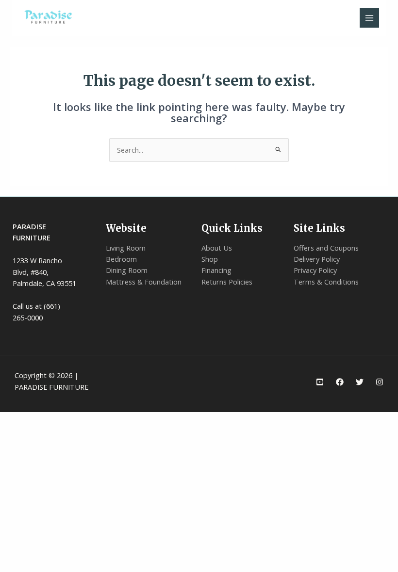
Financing (216, 270)
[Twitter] (360, 382)
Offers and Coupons (326, 248)
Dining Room (127, 270)
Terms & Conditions (326, 281)
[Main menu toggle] (369, 18)
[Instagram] (379, 382)
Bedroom (121, 259)
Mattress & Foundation (144, 281)
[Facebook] (340, 382)
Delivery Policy (317, 259)
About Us (216, 248)
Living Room (126, 248)
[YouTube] (320, 382)
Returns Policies (226, 281)
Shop (209, 259)
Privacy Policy (315, 270)
